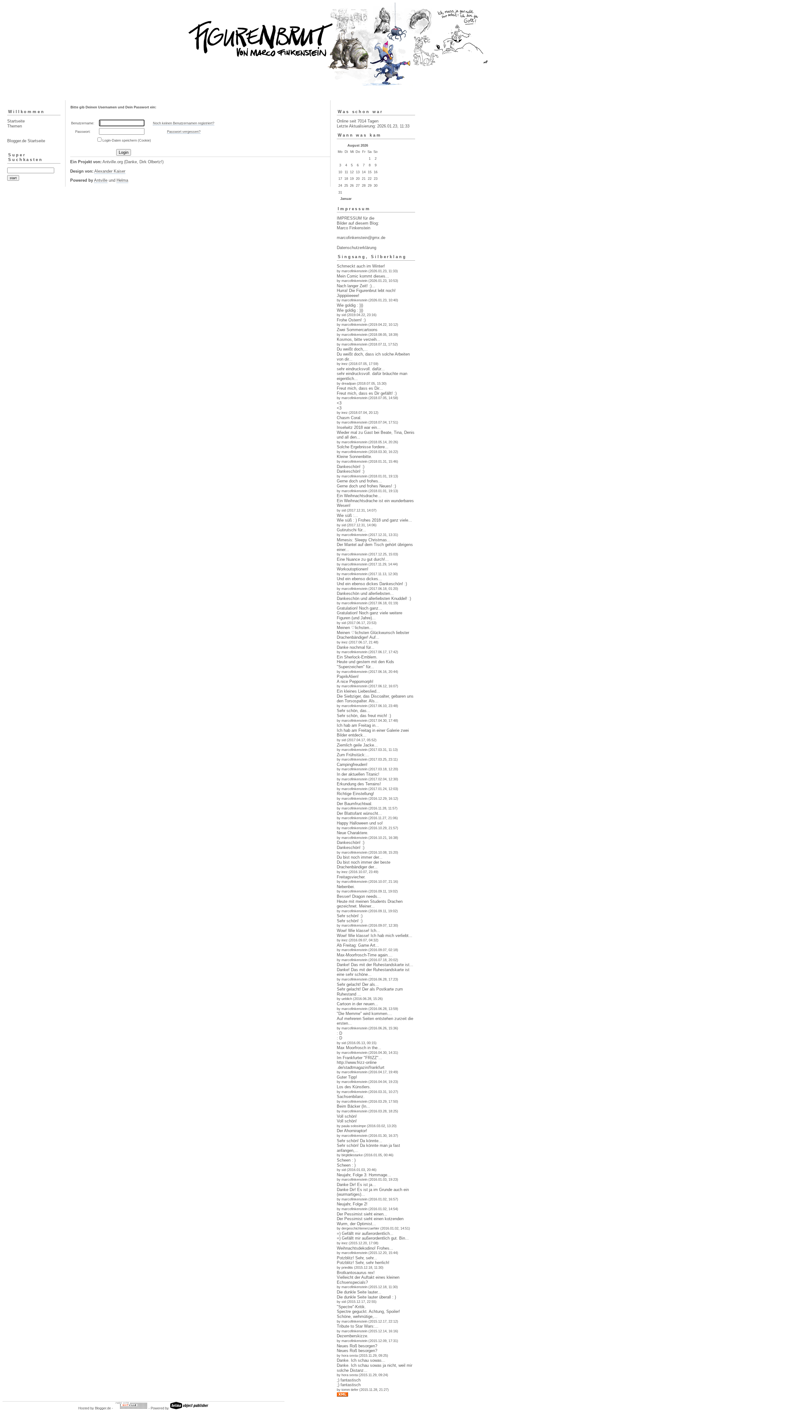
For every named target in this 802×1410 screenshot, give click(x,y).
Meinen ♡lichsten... (355, 627)
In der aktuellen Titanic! (358, 774)
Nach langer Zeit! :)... (356, 286)
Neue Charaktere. (352, 832)
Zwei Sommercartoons (357, 329)
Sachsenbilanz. (351, 1096)
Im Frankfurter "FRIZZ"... (359, 1057)
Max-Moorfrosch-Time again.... (365, 955)
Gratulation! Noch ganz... (359, 608)
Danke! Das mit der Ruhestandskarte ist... (375, 964)
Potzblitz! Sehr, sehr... (357, 1258)
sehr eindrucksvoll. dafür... (361, 369)
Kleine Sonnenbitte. (354, 456)
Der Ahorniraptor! (352, 1130)
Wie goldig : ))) (350, 305)
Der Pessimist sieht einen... (362, 1214)
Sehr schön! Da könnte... (359, 1140)
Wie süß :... (347, 515)
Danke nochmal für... (355, 647)
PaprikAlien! (348, 676)
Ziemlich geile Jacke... (357, 745)
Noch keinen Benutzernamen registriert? (183, 123)
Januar (346, 198)
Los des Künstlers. (354, 1087)
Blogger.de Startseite (26, 140)
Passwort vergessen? (183, 131)
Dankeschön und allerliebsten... (365, 593)
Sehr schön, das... (353, 710)
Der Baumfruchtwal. (354, 803)
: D (339, 1033)
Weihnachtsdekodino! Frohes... (365, 1248)
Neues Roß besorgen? (357, 1346)
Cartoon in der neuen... (357, 1004)
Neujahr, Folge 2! (352, 1204)
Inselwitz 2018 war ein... (359, 427)
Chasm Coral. (349, 417)
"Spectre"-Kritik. (351, 1306)
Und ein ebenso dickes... (359, 578)
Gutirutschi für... (351, 530)
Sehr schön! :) (349, 915)
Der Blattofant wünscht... (359, 813)
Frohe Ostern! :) (351, 320)
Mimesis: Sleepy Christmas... (364, 540)
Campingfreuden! (352, 764)
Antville (100, 180)
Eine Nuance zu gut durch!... (363, 559)
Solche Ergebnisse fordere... (362, 447)
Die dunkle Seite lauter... (359, 1292)
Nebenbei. (346, 886)
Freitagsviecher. (351, 877)
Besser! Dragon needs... (359, 896)
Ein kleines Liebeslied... (358, 691)
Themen (14, 126)
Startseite (16, 121)
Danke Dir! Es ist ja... (356, 1184)
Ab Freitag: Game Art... (358, 945)
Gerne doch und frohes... (359, 481)
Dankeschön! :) (350, 466)
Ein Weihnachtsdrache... (359, 495)
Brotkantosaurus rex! (356, 1272)
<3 (339, 403)
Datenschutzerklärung (356, 247)
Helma (122, 180)
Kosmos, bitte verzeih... (358, 339)
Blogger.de (103, 1408)
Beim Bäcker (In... (353, 1106)
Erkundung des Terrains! (359, 784)
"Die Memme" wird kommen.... (364, 1013)
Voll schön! (347, 1116)
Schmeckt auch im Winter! (361, 266)
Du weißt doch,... (352, 349)
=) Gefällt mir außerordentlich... (365, 1233)
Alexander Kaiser (109, 171)
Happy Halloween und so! (360, 823)
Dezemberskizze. (352, 1336)
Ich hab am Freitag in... (358, 725)
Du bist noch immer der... (360, 857)
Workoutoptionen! (352, 569)
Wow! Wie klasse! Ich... (358, 930)
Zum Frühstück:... (353, 754)
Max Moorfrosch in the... (359, 1047)
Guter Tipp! (347, 1077)
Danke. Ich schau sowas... (361, 1360)
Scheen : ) (346, 1160)
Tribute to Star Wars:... (357, 1326)
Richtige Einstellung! (355, 793)
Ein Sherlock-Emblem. (357, 657)
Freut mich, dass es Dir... (360, 388)
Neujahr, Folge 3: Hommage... (364, 1175)
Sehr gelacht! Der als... (358, 984)
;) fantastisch (349, 1380)
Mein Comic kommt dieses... (363, 276)
